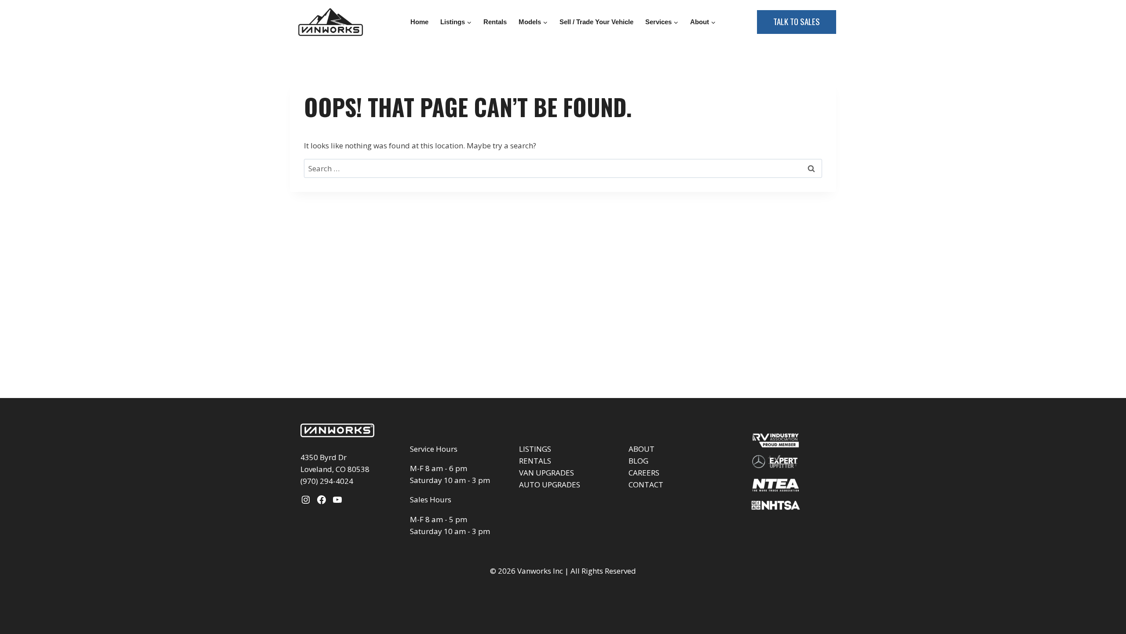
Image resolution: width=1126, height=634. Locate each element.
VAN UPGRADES (546, 473)
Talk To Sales (796, 21)
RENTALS (535, 461)
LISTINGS (535, 449)
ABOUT (641, 449)
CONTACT (646, 484)
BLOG (638, 461)
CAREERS (644, 473)
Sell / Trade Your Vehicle (596, 22)
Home (419, 22)
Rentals (495, 22)
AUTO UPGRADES (549, 484)
